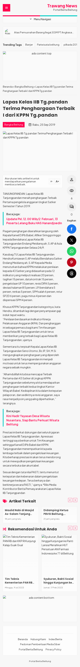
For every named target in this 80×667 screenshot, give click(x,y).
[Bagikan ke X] (71, 240)
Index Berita (55, 639)
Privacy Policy (53, 649)
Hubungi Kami (38, 639)
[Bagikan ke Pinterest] (71, 262)
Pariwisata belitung (48, 44)
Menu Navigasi (40, 19)
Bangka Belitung (13, 124)
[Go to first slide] (75, 500)
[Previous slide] (70, 500)
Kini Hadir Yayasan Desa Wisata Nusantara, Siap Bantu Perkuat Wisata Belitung (32, 420)
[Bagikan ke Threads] (71, 273)
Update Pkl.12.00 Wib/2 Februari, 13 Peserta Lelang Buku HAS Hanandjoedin (34, 221)
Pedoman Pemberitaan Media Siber (40, 644)
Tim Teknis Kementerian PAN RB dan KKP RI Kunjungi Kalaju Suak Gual (18, 584)
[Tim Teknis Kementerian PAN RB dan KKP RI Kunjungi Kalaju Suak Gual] (21, 555)
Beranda (23, 639)
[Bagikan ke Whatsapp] (71, 251)
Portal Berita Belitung (31, 649)
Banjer (29, 44)
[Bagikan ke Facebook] (71, 229)
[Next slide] (75, 528)
